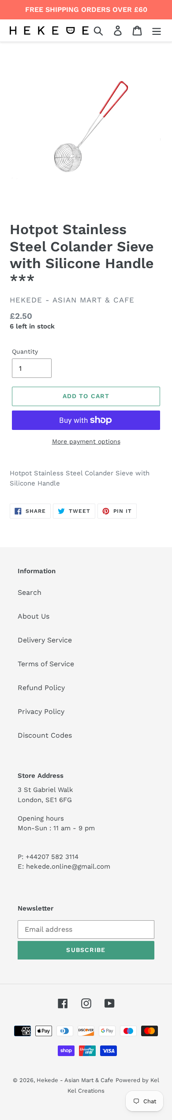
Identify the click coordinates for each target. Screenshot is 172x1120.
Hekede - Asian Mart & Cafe (75, 1080)
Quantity (25, 351)
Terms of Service (46, 664)
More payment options (86, 441)
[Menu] (156, 31)
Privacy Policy (41, 711)
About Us (33, 616)
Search (29, 592)
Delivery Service (45, 640)
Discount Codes (45, 735)
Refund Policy (41, 687)
